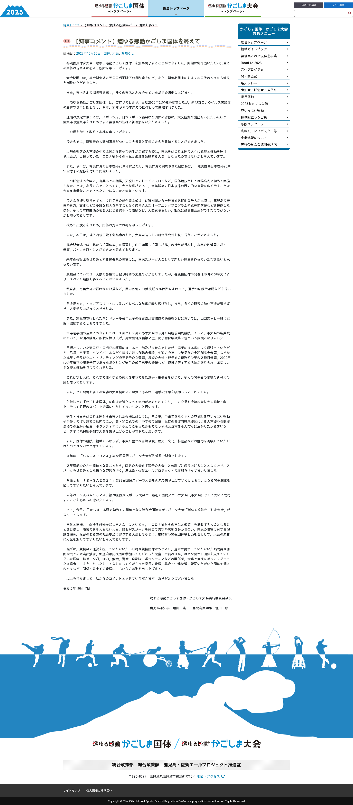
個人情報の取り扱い (99, 790)
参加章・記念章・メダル (259, 90)
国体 (107, 53)
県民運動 (247, 96)
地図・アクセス (208, 776)
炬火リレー (249, 83)
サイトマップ (71, 790)
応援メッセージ (252, 124)
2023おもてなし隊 (254, 103)
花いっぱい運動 (252, 110)
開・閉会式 (249, 76)
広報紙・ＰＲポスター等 (259, 131)
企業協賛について (254, 137)
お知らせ (127, 53)
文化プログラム (252, 69)
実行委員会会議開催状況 (259, 144)
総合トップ (71, 25)
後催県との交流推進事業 (259, 56)
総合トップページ (254, 42)
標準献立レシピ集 (254, 117)
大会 (115, 53)
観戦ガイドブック (254, 49)
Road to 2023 (251, 62)
